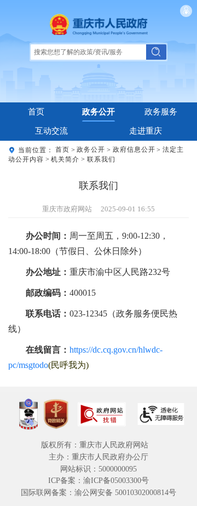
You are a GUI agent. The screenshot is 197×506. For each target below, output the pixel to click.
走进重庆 (145, 131)
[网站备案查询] (28, 414)
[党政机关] (56, 414)
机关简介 (65, 159)
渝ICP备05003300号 (116, 480)
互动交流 (51, 131)
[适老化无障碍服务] (161, 414)
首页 (36, 111)
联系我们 (101, 159)
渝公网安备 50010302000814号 (125, 492)
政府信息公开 (134, 150)
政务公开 (98, 111)
